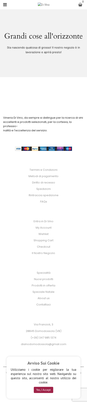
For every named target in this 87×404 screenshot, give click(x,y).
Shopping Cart (43, 240)
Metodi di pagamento (43, 176)
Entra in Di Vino (43, 221)
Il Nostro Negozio (43, 253)
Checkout (43, 247)
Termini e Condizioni (43, 170)
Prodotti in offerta (43, 285)
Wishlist (43, 234)
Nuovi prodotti (43, 279)
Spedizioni (43, 189)
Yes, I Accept (43, 390)
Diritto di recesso (43, 182)
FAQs (43, 202)
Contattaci (43, 305)
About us (44, 298)
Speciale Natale (43, 292)
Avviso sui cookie (43, 363)
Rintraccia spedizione (43, 195)
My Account (44, 228)
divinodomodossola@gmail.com (43, 344)
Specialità (43, 273)
